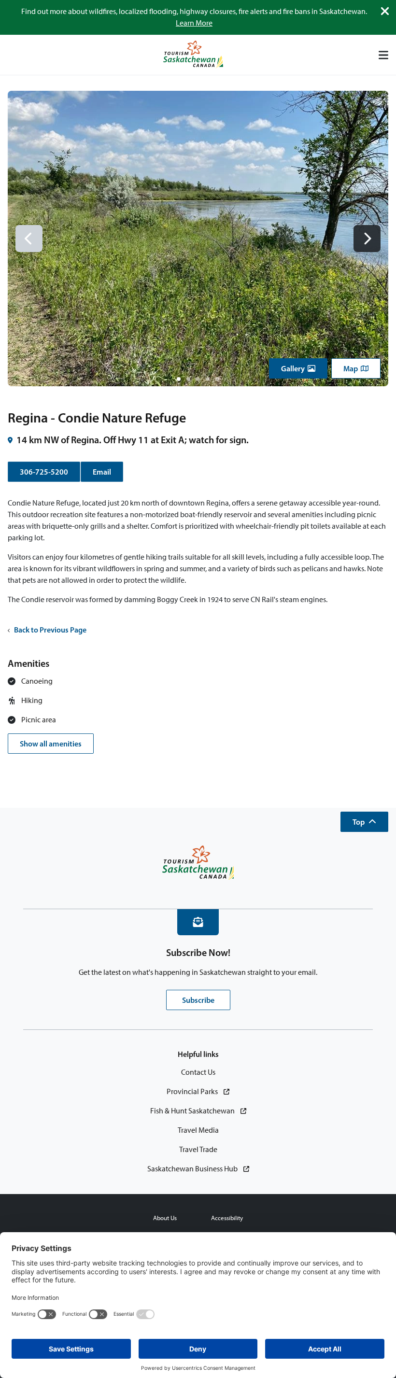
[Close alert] (385, 11)
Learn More (194, 23)
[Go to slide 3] (198, 379)
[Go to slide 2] (188, 379)
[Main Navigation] (383, 55)
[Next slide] (367, 238)
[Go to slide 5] (217, 379)
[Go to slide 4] (208, 379)
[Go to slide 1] (179, 379)
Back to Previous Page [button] (50, 629)
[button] (298, 368)
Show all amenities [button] (51, 743)
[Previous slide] (28, 238)
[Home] (193, 55)
